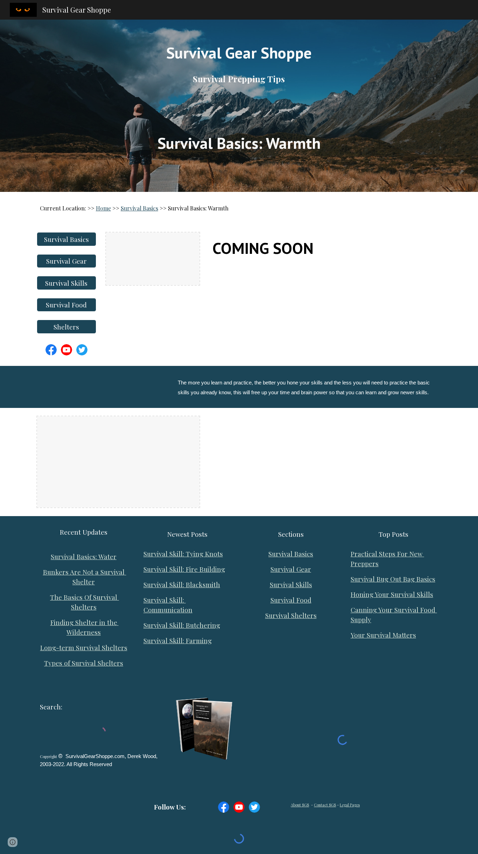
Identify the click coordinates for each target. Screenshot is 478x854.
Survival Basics (139, 208)
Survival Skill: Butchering (181, 625)
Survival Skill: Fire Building (184, 569)
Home (103, 208)
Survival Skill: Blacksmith (181, 584)
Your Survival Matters (383, 635)
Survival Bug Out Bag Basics (393, 579)
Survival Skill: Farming (177, 640)
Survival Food (290, 600)
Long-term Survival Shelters (83, 647)
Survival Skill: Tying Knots (183, 553)
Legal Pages (350, 804)
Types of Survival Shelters (83, 663)
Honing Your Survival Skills (392, 594)
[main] (239, 105)
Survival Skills (291, 584)
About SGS (300, 804)
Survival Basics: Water (84, 556)
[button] (12, 842)
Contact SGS (325, 804)
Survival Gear (290, 569)
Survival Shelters (291, 615)
